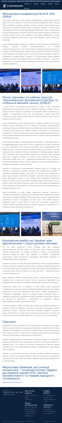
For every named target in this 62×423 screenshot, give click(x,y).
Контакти (26, 8)
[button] (27, 91)
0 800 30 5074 (9, 395)
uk (56, 4)
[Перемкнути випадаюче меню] (30, 3)
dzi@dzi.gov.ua (29, 415)
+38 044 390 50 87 (30, 411)
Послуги (36, 4)
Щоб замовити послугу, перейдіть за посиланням (49, 411)
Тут (51, 413)
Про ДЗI (26, 4)
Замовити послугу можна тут (12, 382)
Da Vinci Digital (52, 421)
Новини (50, 4)
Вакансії (43, 4)
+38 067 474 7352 (30, 413)
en (58, 4)
